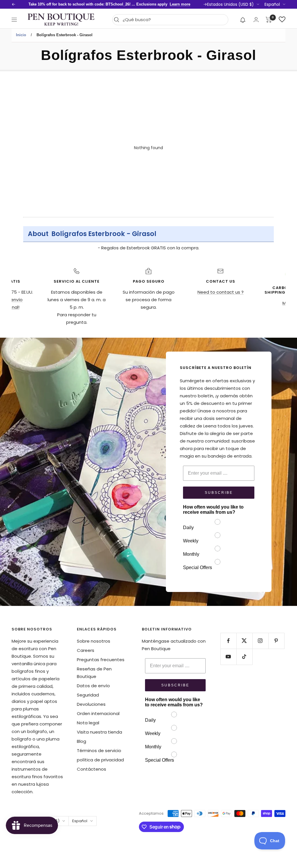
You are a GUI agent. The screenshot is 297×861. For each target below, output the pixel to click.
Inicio (21, 35)
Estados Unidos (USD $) (230, 4)
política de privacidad (100, 760)
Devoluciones (91, 704)
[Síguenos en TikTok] (244, 657)
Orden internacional (98, 713)
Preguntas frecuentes (100, 660)
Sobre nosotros (93, 641)
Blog (81, 741)
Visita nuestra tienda (99, 732)
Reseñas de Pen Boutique (94, 672)
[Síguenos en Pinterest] (276, 641)
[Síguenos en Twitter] (244, 641)
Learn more (180, 4)
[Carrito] (269, 20)
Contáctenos (91, 769)
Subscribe (219, 493)
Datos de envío (93, 686)
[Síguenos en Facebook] (228, 641)
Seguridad (88, 695)
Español (272, 4)
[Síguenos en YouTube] (228, 657)
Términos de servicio (99, 750)
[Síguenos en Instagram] (260, 641)
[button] (243, 20)
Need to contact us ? (221, 292)
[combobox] (174, 19)
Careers (85, 650)
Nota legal (88, 723)
